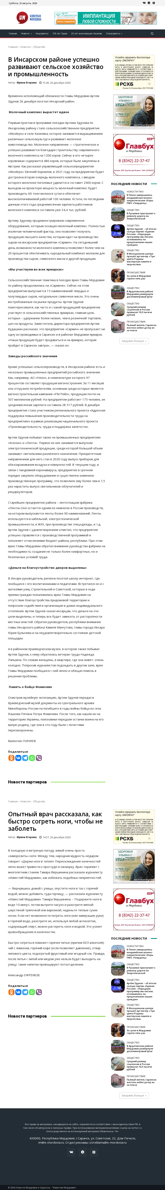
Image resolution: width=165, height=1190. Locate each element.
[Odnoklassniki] (11, 758)
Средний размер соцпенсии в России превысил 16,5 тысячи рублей (139, 310)
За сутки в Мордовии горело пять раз (139, 277)
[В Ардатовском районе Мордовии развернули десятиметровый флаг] (118, 292)
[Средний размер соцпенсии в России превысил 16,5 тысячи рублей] (118, 309)
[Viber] (39, 758)
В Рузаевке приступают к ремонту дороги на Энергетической (141, 216)
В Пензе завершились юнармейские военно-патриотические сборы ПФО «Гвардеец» (140, 199)
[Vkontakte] (18, 758)
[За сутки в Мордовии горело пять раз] (118, 275)
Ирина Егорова (27, 82)
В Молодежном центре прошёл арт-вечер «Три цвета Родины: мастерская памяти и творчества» (141, 259)
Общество (39, 47)
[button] (152, 34)
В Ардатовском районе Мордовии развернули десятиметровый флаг (140, 294)
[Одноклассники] (153, 3)
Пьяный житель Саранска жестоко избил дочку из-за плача (141, 328)
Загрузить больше (133, 341)
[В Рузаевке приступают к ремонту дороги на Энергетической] (118, 214)
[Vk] (144, 3)
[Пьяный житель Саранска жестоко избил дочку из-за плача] (118, 326)
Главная (13, 47)
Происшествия (136, 272)
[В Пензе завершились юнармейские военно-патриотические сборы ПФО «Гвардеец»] (118, 197)
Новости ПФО (135, 191)
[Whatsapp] (32, 758)
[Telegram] (148, 3)
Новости (25, 47)
